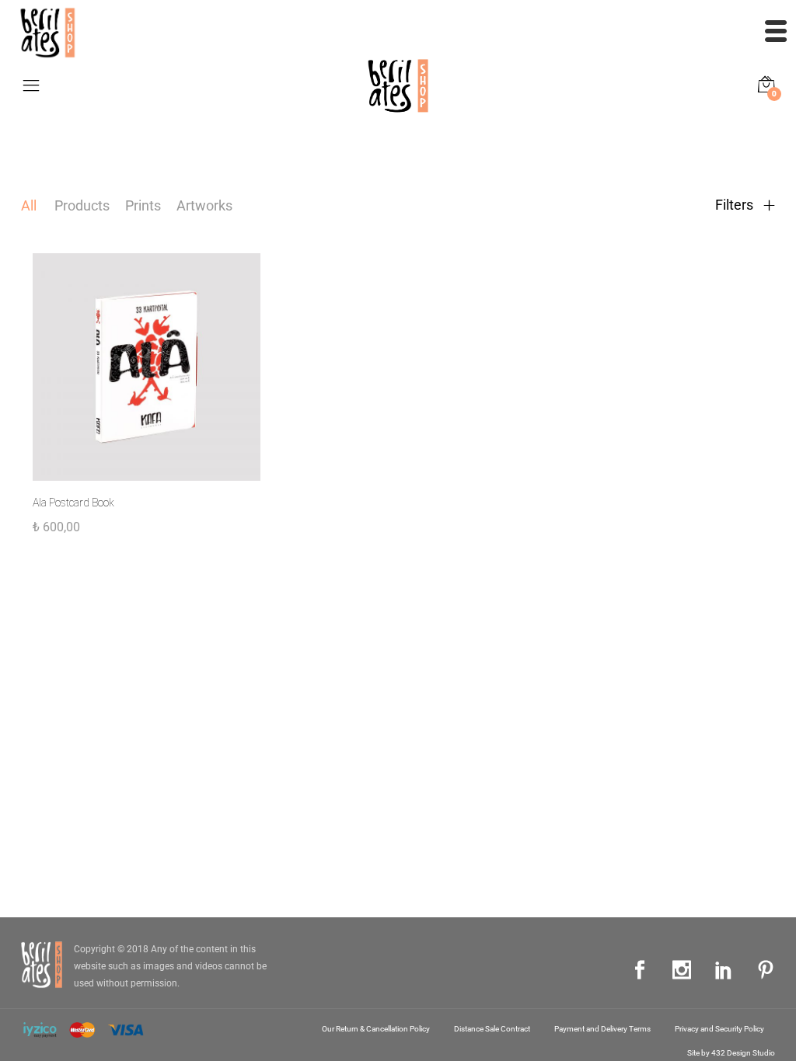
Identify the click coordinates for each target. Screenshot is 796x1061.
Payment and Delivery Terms (602, 1028)
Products (82, 205)
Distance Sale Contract (492, 1028)
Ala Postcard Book (73, 502)
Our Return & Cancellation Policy (376, 1028)
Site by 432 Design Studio (731, 1053)
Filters (735, 205)
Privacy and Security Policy (719, 1028)
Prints (143, 205)
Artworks (204, 205)
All (29, 205)
